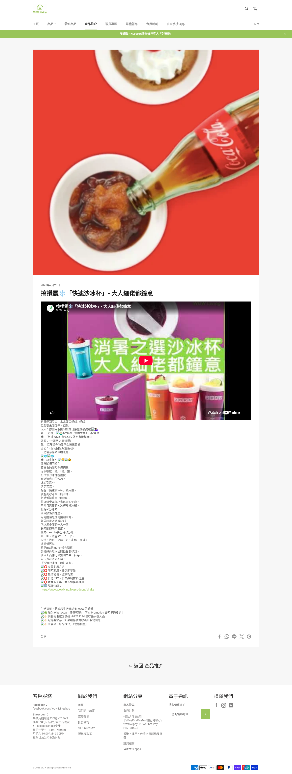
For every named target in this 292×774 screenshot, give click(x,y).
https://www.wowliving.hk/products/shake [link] (67, 589)
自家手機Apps (132, 749)
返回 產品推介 (147, 666)
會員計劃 (152, 24)
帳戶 (256, 24)
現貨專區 (111, 24)
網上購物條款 (86, 728)
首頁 (81, 704)
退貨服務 (128, 743)
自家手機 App (176, 24)
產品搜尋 (128, 704)
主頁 (36, 24)
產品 (50, 24)
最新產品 (70, 24)
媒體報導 (132, 24)
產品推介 (91, 24)
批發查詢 (83, 722)
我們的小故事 (86, 710)
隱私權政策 (85, 733)
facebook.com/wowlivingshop (51, 708)
